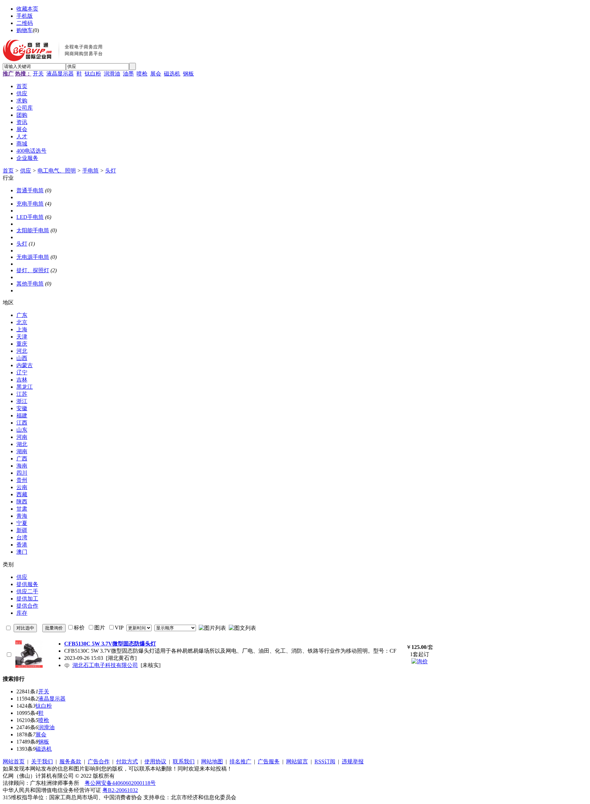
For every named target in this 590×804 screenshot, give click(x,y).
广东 (21, 315)
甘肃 (21, 509)
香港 (21, 544)
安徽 (21, 408)
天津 (21, 336)
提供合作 (27, 606)
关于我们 (42, 761)
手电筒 (90, 171)
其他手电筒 (30, 284)
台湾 (21, 537)
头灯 (110, 171)
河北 (21, 351)
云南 (21, 487)
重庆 (21, 344)
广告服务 (269, 761)
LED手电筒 (30, 217)
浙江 (21, 401)
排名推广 (240, 761)
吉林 (21, 380)
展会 (155, 74)
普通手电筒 (30, 190)
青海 (21, 516)
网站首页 (14, 761)
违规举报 (353, 761)
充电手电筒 (30, 204)
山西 (21, 358)
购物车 (24, 30)
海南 (21, 466)
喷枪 (142, 74)
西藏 (21, 494)
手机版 (24, 16)
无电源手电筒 (32, 257)
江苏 (21, 394)
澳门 (21, 552)
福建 (21, 415)
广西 (21, 458)
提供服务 (27, 584)
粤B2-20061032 (120, 790)
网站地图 (212, 761)
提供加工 (27, 598)
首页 (8, 171)
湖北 (21, 444)
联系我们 (184, 761)
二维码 (24, 23)
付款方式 (127, 761)
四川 (21, 473)
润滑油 (112, 74)
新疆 (21, 530)
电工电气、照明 (57, 171)
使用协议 (155, 761)
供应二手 (27, 591)
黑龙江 (24, 387)
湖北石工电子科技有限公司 (105, 665)
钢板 (188, 74)
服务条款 (70, 761)
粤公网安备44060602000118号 (120, 783)
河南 (21, 437)
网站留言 (297, 761)
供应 (25, 171)
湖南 (21, 451)
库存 (21, 613)
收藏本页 (27, 9)
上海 (21, 329)
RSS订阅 (324, 761)
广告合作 (99, 761)
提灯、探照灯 (32, 270)
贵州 (21, 480)
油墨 (128, 74)
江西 (21, 423)
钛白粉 (93, 74)
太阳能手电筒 (32, 230)
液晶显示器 (60, 74)
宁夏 (21, 523)
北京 (21, 322)
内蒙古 (24, 365)
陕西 (21, 501)
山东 (21, 430)
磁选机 (172, 74)
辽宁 (21, 372)
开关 (38, 74)
